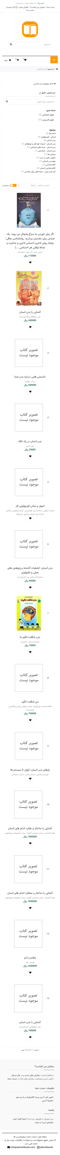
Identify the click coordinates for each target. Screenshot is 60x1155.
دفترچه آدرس (47, 1100)
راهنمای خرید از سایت (44, 1122)
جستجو (51, 69)
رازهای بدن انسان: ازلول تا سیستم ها (30, 770)
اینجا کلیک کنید (19, 1119)
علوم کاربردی (46, 120)
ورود (6, 60)
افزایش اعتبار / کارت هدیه (17, 7)
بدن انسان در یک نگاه (30, 441)
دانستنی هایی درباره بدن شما (30, 376)
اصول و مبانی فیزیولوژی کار (30, 506)
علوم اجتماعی (46, 115)
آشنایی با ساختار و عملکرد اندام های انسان (30, 893)
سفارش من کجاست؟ (37, 7)
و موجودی (6, 185)
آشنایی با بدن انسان (30, 312)
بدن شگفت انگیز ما (30, 637)
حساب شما (51, 7)
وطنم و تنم (30, 957)
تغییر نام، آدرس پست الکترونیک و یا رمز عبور (34, 1097)
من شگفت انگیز (30, 701)
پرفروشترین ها (20, 1137)
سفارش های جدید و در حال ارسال (26, 1075)
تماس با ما (30, 10)
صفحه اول (42, 1137)
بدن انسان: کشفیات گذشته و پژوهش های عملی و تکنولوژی (30, 570)
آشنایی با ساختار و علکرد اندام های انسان (30, 828)
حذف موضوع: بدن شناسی (43, 83)
